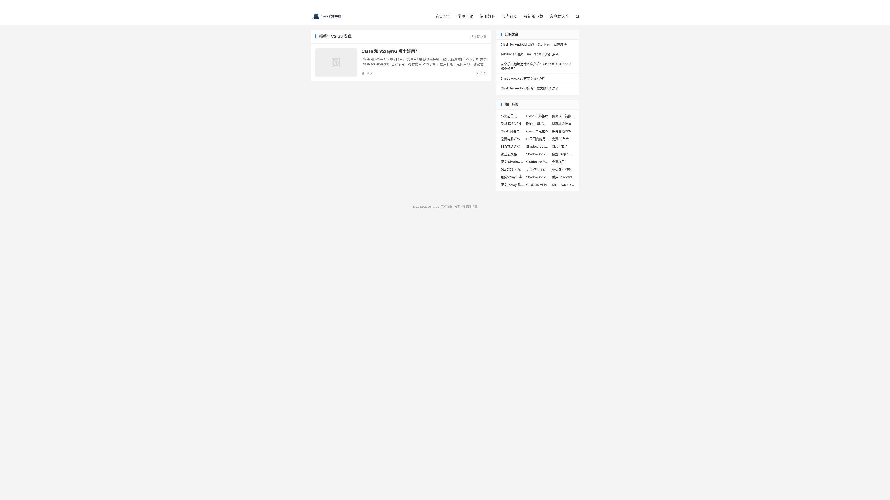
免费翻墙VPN (562, 131)
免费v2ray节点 (511, 177)
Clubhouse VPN (537, 162)
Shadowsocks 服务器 (537, 177)
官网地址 (443, 16)
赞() (481, 73)
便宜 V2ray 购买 (512, 185)
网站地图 (471, 206)
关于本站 (459, 206)
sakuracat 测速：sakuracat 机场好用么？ (531, 54)
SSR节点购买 (510, 146)
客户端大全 (559, 16)
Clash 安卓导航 (327, 16)
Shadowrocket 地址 (537, 146)
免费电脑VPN (510, 139)
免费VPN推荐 (536, 169)
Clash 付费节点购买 (512, 131)
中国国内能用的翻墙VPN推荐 (537, 139)
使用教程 (487, 16)
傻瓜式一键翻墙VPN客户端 (563, 116)
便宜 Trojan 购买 (563, 154)
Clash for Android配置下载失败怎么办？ (530, 88)
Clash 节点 (560, 146)
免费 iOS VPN (511, 123)
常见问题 (465, 16)
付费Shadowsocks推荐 (563, 177)
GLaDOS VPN (536, 185)
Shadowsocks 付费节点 (537, 154)
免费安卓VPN (562, 169)
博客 (367, 73)
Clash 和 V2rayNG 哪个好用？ (390, 51)
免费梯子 (558, 162)
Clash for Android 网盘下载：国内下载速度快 (534, 44)
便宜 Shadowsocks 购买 (512, 162)
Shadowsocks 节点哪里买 (563, 185)
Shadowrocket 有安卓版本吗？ (523, 78)
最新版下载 (533, 16)
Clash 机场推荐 (537, 116)
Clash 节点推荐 (537, 131)
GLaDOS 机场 (511, 169)
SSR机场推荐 (561, 123)
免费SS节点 (560, 139)
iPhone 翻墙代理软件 (537, 123)
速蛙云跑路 (509, 154)
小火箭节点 (509, 116)
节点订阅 (509, 16)
